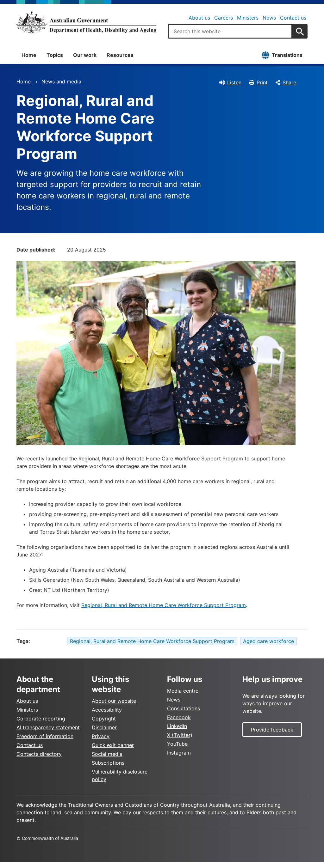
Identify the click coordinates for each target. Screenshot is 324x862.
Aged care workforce (268, 641)
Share (289, 82)
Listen (234, 82)
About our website (114, 701)
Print (262, 82)
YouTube (177, 744)
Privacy (100, 736)
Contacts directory (39, 754)
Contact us (293, 18)
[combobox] (230, 31)
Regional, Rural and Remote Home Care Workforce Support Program (163, 605)
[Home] (86, 22)
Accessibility (107, 710)
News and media (61, 81)
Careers (223, 18)
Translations (287, 55)
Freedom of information (44, 736)
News (269, 18)
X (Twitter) (179, 735)
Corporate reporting (40, 718)
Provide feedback (272, 729)
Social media (107, 754)
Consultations (183, 708)
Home (29, 55)
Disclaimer (104, 727)
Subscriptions (108, 763)
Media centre (182, 691)
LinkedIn (177, 726)
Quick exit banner (113, 745)
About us (199, 18)
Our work (85, 55)
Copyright (104, 718)
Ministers (248, 18)
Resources (120, 55)
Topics (55, 55)
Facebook (179, 717)
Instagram (179, 753)
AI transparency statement (48, 727)
